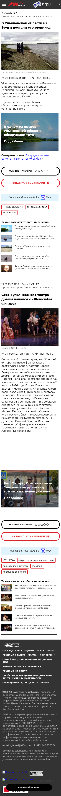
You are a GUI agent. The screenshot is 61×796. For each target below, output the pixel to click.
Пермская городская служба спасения (23, 72)
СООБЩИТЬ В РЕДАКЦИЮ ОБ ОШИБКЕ (26, 682)
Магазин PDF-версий (41, 655)
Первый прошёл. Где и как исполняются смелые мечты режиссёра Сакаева (34, 606)
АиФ (23, 348)
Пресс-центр (45, 650)
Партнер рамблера (46, 781)
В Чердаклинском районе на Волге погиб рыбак (25, 157)
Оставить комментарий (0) (30, 183)
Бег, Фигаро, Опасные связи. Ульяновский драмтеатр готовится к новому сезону (28, 487)
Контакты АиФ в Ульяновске (22, 666)
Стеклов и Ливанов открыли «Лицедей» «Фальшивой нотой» (34, 616)
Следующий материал (29, 787)
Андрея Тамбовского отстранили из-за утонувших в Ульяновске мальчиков (34, 267)
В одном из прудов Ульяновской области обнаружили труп (22, 131)
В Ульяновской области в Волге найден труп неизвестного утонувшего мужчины (35, 237)
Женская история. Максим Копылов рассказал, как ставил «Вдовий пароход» (35, 626)
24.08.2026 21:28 (10, 284)
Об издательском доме (18, 650)
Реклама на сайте (15, 671)
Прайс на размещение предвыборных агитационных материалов (28, 677)
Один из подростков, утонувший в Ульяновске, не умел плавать (31, 257)
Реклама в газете (14, 655)
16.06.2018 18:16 (9, 12)
